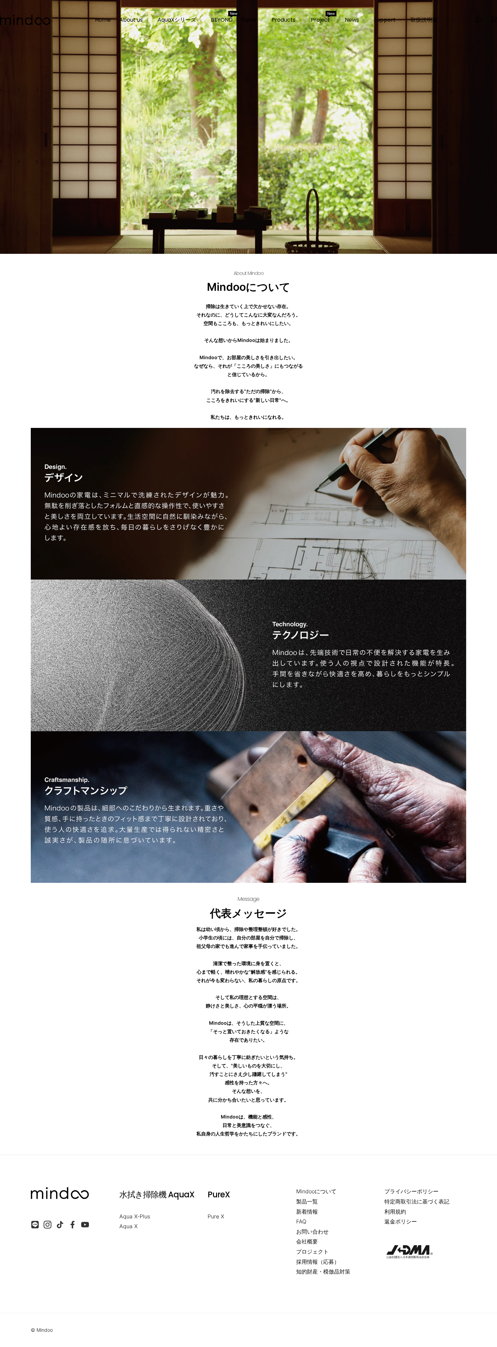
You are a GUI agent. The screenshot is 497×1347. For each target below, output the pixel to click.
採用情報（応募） (317, 1261)
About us (131, 20)
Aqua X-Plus (134, 1216)
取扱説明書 (423, 20)
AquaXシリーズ (177, 20)
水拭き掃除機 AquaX (156, 1194)
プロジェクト (312, 1251)
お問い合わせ (312, 1231)
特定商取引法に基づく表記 (416, 1201)
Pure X (216, 1216)
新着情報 (307, 1211)
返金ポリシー (400, 1221)
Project (323, 19)
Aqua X (128, 1226)
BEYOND (222, 19)
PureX (249, 20)
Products (283, 20)
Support (385, 20)
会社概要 (307, 1241)
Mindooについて (316, 1191)
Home (103, 20)
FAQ (301, 1221)
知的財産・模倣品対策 (323, 1271)
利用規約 (395, 1211)
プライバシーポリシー (411, 1191)
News (352, 20)
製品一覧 (307, 1201)
